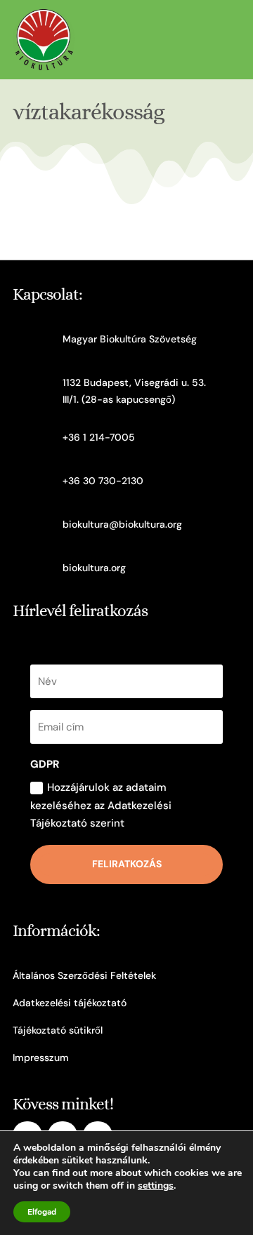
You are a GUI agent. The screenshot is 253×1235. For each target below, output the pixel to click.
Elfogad (41, 1211)
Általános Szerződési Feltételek (84, 975)
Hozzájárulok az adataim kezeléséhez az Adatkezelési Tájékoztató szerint (100, 805)
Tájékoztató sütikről (58, 1030)
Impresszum (41, 1057)
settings (156, 1186)
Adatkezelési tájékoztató (69, 1002)
